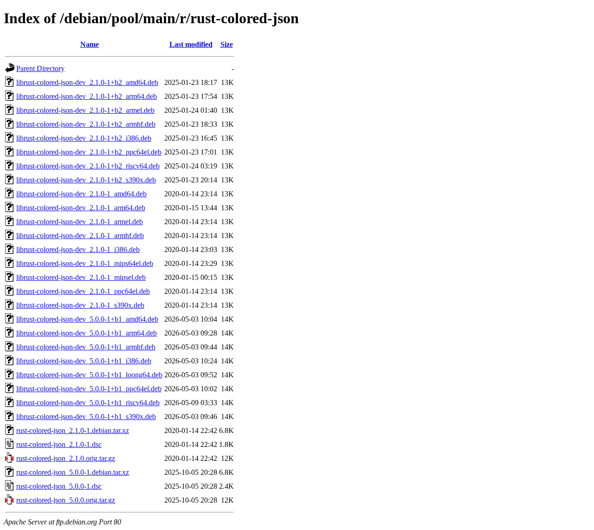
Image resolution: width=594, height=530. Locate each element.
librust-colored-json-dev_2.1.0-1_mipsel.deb (81, 277)
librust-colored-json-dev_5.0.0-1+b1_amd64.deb (87, 319)
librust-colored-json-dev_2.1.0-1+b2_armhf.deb (85, 124)
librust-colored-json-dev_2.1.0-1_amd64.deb (81, 194)
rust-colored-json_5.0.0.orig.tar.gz (65, 500)
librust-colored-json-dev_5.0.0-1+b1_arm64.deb (86, 333)
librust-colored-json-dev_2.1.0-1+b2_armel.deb (85, 110)
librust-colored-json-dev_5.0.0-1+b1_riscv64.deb (88, 403)
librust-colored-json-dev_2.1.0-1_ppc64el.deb (83, 291)
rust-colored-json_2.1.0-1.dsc (59, 444)
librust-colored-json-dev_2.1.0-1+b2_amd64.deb (87, 82)
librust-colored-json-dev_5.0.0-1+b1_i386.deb (83, 361)
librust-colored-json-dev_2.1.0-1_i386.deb (78, 249)
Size (226, 44)
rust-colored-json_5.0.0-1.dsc (59, 486)
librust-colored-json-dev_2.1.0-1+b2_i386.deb (83, 138)
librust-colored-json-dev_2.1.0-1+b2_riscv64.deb (88, 166)
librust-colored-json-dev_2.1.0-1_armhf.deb (80, 235)
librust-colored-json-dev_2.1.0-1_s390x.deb (80, 305)
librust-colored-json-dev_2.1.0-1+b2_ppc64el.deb (88, 152)
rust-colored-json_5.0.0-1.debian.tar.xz (72, 472)
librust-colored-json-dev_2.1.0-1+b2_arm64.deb (86, 96)
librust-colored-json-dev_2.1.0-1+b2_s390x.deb (86, 180)
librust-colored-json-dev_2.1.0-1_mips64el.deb (84, 263)
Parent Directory (40, 68)
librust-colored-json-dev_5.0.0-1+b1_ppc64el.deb (88, 389)
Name (89, 44)
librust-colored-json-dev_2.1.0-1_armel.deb (79, 222)
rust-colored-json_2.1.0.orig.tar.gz (65, 458)
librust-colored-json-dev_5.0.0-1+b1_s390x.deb (86, 416)
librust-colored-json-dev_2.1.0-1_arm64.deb (80, 208)
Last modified (191, 44)
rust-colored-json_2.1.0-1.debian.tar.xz (72, 430)
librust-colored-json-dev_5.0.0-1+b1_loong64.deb (89, 375)
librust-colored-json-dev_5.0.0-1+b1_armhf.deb (85, 347)
